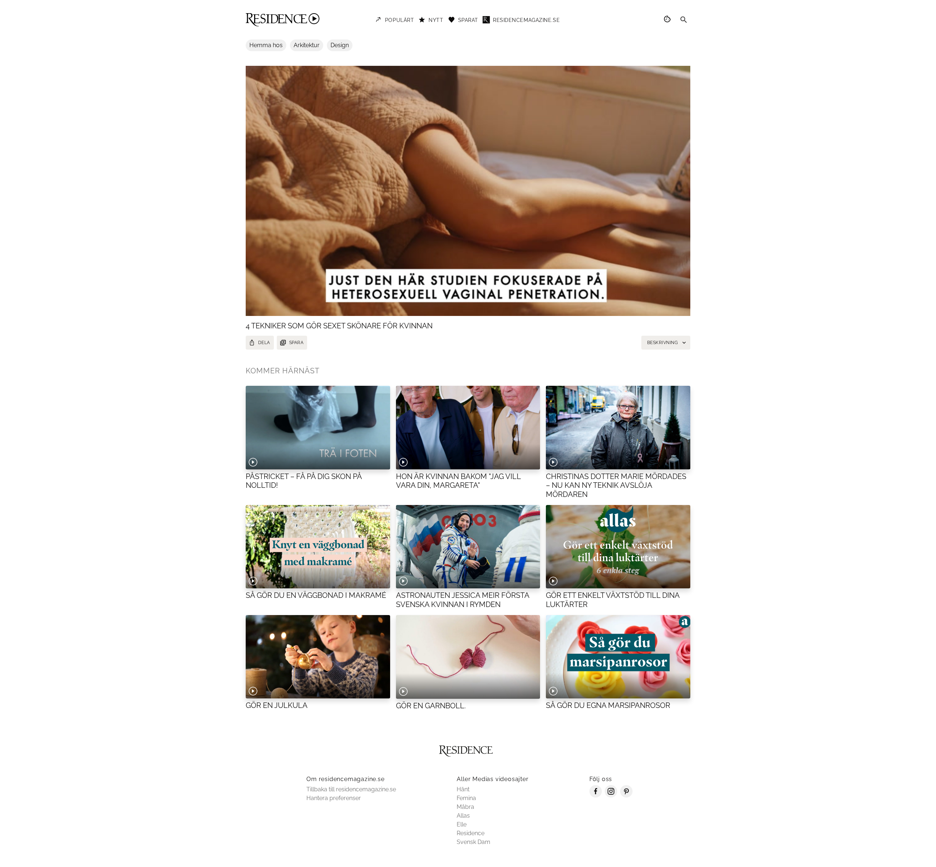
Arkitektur (307, 45)
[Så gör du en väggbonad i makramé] (318, 546)
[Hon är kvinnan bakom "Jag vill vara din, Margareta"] (468, 427)
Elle (462, 824)
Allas (463, 815)
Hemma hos (266, 45)
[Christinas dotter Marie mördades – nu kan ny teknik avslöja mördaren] (618, 427)
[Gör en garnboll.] (468, 656)
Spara (296, 342)
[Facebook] (595, 795)
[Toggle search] (683, 19)
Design (340, 45)
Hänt (463, 789)
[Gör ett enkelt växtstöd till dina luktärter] (618, 546)
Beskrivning (662, 342)
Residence (470, 833)
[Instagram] (611, 795)
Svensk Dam (473, 841)
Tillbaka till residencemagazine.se (351, 789)
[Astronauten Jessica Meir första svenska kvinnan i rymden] (468, 546)
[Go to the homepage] (282, 20)
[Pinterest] (626, 795)
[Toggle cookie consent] (668, 20)
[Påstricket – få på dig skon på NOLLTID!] (318, 427)
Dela (264, 342)
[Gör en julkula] (318, 656)
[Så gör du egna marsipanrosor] (618, 656)
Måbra (465, 806)
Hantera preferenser (333, 798)
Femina (466, 798)
